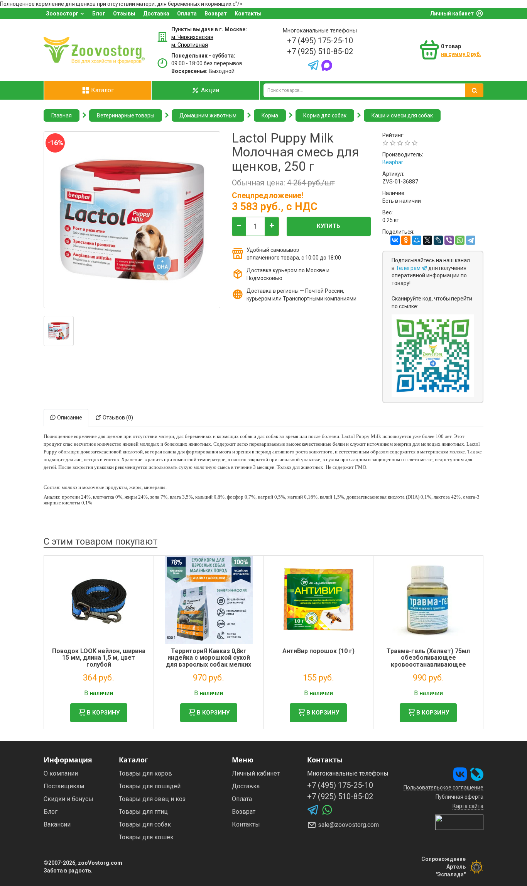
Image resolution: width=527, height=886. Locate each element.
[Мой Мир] (416, 240)
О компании (61, 773)
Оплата (187, 13)
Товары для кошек (146, 837)
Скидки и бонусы (68, 799)
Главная (61, 115)
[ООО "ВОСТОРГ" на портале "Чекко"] (459, 822)
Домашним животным (207, 115)
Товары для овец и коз (152, 799)
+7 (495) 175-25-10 (320, 40)
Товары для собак (145, 824)
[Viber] (449, 240)
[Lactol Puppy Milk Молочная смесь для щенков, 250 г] (59, 331)
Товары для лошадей (150, 786)
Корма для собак (324, 115)
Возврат (215, 13)
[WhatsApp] (460, 240)
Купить (328, 225)
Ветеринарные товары (125, 115)
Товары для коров (145, 773)
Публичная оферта (459, 797)
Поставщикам (64, 786)
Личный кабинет (452, 13)
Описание (69, 417)
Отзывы (124, 13)
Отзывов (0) (117, 417)
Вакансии (57, 824)
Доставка (156, 13)
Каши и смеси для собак (402, 115)
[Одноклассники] (405, 240)
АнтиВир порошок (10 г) (318, 651)
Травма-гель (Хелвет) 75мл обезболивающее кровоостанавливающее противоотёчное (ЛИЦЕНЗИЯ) (428, 661)
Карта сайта (468, 806)
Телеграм (409, 268)
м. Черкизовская (192, 37)
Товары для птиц (143, 811)
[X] (427, 240)
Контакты (248, 13)
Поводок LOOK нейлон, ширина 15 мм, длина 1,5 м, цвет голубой (98, 657)
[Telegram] (470, 240)
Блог (98, 13)
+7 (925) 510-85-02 (320, 51)
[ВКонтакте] (395, 240)
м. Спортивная (189, 45)
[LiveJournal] (438, 240)
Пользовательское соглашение (443, 787)
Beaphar (392, 162)
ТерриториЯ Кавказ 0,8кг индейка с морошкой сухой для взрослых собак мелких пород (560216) (208, 661)
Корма (270, 115)
